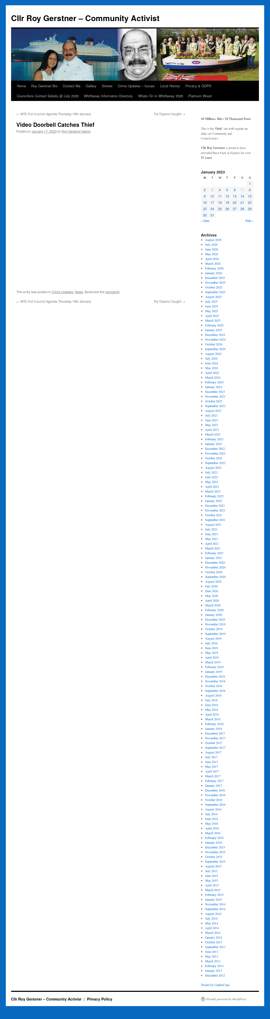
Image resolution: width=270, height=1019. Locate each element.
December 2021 (215, 505)
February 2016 (214, 838)
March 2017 (212, 776)
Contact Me (71, 85)
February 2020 (214, 610)
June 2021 (211, 534)
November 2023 (215, 396)
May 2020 (211, 595)
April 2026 (212, 259)
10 (212, 196)
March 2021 (212, 548)
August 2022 (213, 467)
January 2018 (213, 728)
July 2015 (211, 871)
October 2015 (213, 856)
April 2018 (212, 714)
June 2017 (211, 762)
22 (250, 202)
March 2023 (212, 434)
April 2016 (212, 828)
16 (205, 202)
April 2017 (212, 771)
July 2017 (211, 757)
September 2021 (215, 520)
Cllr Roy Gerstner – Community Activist (85, 17)
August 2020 (213, 581)
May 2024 (211, 368)
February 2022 (214, 496)
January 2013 (213, 970)
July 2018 (211, 700)
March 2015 (212, 890)
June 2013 (211, 951)
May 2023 (211, 425)
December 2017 (215, 733)
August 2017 (213, 752)
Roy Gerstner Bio (44, 85)
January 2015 (213, 899)
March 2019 (212, 662)
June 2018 (211, 705)
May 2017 (211, 766)
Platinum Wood (199, 95)
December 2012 (215, 975)
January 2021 (213, 558)
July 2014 (211, 918)
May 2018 (211, 709)
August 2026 (213, 240)
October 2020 (213, 572)
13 (235, 196)
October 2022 (213, 458)
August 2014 (213, 913)
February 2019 (214, 667)
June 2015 (211, 875)
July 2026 (211, 244)
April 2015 (212, 885)
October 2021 (213, 515)
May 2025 (211, 311)
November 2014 (215, 904)
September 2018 (215, 690)
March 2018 (212, 719)
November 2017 (215, 738)
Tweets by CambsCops (215, 985)
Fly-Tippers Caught (169, 114)
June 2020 (211, 591)
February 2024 (214, 382)
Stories (107, 85)
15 (250, 196)
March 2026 (212, 263)
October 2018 (213, 686)
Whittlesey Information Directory (108, 95)
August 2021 (213, 524)
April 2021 (212, 543)
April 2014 (212, 928)
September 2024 (215, 349)
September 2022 (215, 463)
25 (220, 208)
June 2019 (211, 648)
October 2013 (213, 942)
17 (212, 202)
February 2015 (214, 894)
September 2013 (215, 947)
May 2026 (211, 254)
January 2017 (213, 785)
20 (235, 202)
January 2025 (213, 330)
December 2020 (215, 562)
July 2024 (211, 358)
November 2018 (215, 681)
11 (220, 196)
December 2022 (215, 448)
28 (242, 208)
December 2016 (215, 790)
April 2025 (212, 315)
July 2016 (211, 814)
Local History (170, 85)
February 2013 (214, 966)
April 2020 (212, 600)
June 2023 (211, 420)
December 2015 (215, 847)
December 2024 (215, 334)
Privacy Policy (99, 999)
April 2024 (212, 372)
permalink (112, 291)
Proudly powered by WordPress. (226, 999)
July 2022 (211, 472)
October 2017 (213, 743)
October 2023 (213, 401)
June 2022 (211, 477)
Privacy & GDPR (198, 85)
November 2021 (215, 510)
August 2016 (213, 809)
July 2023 (211, 415)
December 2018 (215, 676)
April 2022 (212, 486)
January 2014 (213, 937)
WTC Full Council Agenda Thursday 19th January (53, 114)
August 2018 (213, 695)
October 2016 (213, 800)
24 (212, 208)
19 (227, 202)
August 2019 (213, 638)
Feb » (249, 220)
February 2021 (214, 553)
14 (242, 196)
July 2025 (211, 301)
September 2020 (215, 576)
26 (227, 208)
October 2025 (213, 287)
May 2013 (211, 956)
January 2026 (213, 273)
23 (205, 208)
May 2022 (211, 482)
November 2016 (215, 795)
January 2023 (213, 444)
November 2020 (215, 567)
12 (227, 196)
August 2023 (213, 410)
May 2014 (211, 923)
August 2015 (213, 866)
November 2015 (215, 852)
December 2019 (215, 619)
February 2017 (214, 781)
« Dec (205, 220)
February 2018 (214, 724)
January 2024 (213, 387)
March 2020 (212, 605)
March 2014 (212, 932)
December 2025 (215, 278)
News (79, 291)
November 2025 (215, 282)
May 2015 (211, 880)
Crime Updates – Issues (136, 85)
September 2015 (215, 861)
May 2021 (211, 539)
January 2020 (213, 614)
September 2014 (215, 909)
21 (242, 202)
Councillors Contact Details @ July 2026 (48, 95)
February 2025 (214, 325)
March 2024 (212, 377)
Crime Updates (62, 291)
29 (250, 208)
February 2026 (214, 268)
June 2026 (211, 249)
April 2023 (212, 429)
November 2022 (215, 453)
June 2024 (211, 363)
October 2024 (213, 344)
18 (220, 202)
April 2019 (212, 657)
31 (212, 215)
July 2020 (211, 586)
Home (21, 85)
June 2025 (211, 306)
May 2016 (211, 823)
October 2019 (213, 629)
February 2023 (214, 439)
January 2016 (213, 842)
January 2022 (213, 501)
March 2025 (212, 320)
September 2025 (215, 292)
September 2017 (215, 747)
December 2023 (215, 391)
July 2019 (211, 643)
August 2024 (213, 353)
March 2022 (212, 491)
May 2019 (211, 652)
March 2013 (212, 961)
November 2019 (215, 624)
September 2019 (215, 633)
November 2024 (215, 339)
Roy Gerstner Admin (76, 131)
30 (205, 215)
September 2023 (215, 406)
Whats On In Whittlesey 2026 (160, 95)
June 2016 (211, 819)
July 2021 (211, 529)
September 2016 (215, 804)
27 (235, 208)
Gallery (91, 85)
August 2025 (213, 296)
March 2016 (212, 833)
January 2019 (213, 671)
